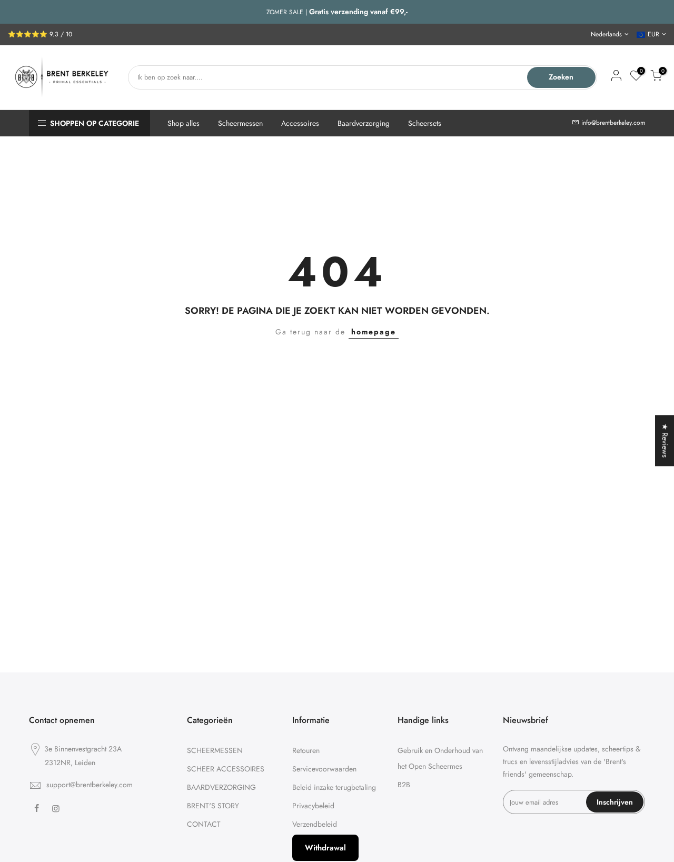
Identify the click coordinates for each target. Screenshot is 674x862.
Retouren (306, 750)
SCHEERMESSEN (215, 750)
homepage (373, 331)
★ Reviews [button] (665, 440)
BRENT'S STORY (213, 805)
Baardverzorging (364, 123)
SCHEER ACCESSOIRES (225, 769)
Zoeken (561, 77)
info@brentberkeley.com (613, 122)
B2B (404, 784)
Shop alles (183, 123)
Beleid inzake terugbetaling (334, 787)
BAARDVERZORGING (221, 787)
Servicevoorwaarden (324, 769)
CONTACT (204, 824)
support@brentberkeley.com (89, 784)
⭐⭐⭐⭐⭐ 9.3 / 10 (40, 34)
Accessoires (300, 123)
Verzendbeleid (314, 824)
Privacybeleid (313, 805)
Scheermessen (240, 123)
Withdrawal (325, 848)
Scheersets (424, 123)
